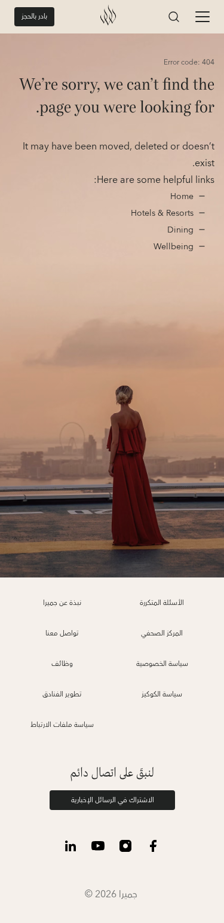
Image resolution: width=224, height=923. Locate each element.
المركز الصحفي (162, 633)
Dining (179, 230)
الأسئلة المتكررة (162, 603)
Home (181, 197)
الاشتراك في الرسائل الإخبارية (112, 800)
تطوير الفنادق (62, 694)
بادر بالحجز (34, 16)
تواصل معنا (62, 633)
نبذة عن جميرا (62, 603)
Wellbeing (174, 247)
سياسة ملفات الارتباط (62, 725)
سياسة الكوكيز (162, 694)
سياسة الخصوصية (162, 664)
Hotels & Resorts (162, 213)
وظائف (62, 664)
